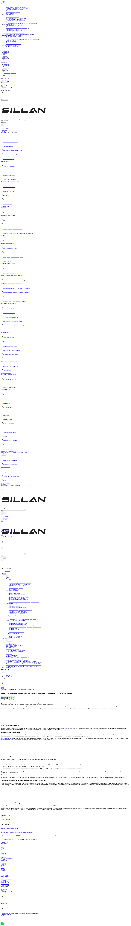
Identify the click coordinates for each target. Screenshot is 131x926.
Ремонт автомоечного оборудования (14, 36)
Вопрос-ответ (4, 880)
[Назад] (7, 576)
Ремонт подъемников (11, 41)
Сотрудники (6, 52)
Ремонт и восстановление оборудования (12, 35)
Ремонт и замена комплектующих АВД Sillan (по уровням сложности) (22, 39)
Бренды (2, 848)
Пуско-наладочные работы (12, 21)
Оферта (2, 915)
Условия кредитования (6, 879)
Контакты (3, 859)
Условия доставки (5, 876)
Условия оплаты (4, 875)
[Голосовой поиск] (2, 123)
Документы (6, 58)
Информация (4, 860)
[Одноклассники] (4, 698)
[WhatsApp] (11, 698)
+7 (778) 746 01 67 (5, 78)
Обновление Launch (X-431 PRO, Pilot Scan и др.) (17, 28)
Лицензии (5, 57)
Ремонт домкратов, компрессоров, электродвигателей (18, 37)
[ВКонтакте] (2, 698)
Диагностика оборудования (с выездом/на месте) (17, 7)
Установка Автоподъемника (10, 45)
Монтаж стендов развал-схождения (14, 19)
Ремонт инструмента (11, 40)
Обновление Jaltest (10, 26)
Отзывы (5, 56)
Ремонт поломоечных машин (13, 42)
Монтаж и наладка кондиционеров (14, 15)
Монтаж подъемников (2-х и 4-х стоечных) (16, 18)
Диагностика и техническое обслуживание (13, 5)
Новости (5, 53)
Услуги (2, 849)
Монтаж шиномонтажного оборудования (15, 20)
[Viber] (9, 698)
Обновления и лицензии (9, 24)
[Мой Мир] (6, 698)
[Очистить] (25, 120)
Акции (2, 847)
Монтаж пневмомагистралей (12, 17)
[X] (7, 698)
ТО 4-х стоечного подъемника (13, 12)
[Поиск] (2, 548)
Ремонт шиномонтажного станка (13, 44)
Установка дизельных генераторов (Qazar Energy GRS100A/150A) (21, 23)
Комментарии (6, 819)
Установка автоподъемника (12, 46)
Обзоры (5, 54)
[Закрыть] (2, 560)
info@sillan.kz (4, 85)
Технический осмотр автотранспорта (14, 9)
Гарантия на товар (5, 877)
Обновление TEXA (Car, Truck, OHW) (15, 29)
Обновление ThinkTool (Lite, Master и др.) (15, 30)
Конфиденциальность (6, 914)
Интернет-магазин (5, 843)
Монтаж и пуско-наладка (9, 14)
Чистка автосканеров (11, 13)
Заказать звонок (4, 82)
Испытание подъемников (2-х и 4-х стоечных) (16, 8)
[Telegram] (13, 698)
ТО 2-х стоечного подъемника (13, 10)
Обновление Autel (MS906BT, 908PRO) (15, 25)
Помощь (2, 873)
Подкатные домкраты (6, 738)
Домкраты (67, 728)
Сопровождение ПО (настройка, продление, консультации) (20, 34)
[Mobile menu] (2, 521)
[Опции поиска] (2, 121)
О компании (6, 51)
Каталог (2, 845)
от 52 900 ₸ (54, 805)
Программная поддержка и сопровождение (13, 33)
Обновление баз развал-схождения (14, 31)
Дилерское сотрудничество (9, 59)
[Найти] (5, 123)
